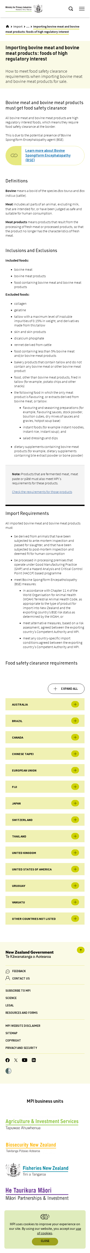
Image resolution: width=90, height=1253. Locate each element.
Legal (9, 1005)
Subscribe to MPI (18, 991)
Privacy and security (21, 1048)
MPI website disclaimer (22, 1026)
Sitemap (11, 1033)
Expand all (69, 689)
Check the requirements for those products (42, 492)
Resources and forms (21, 1013)
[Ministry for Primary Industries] (24, 9)
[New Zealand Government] (45, 955)
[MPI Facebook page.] (7, 1061)
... (27, 26)
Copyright (13, 1041)
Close (45, 1241)
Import (17, 27)
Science (11, 998)
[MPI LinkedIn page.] (34, 1060)
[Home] (7, 26)
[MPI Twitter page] (15, 1060)
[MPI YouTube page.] (24, 1060)
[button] (8, 1071)
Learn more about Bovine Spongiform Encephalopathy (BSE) (48, 155)
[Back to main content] (81, 950)
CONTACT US (21, 979)
